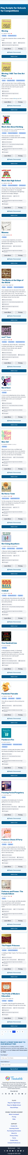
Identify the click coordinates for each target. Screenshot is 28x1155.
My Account (11, 1148)
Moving (5, 31)
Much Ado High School (11, 181)
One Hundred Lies (9, 643)
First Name (4, 1055)
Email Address (5, 1061)
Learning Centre (14, 1128)
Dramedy (4, 341)
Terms (14, 1138)
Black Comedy (5, 498)
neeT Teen (6, 337)
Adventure (9, 287)
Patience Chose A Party (12, 840)
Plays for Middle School (14, 1105)
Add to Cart (14, 56)
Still (20, 98)
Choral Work (11, 341)
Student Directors (12, 35)
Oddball (5, 591)
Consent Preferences (14, 1142)
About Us (14, 1133)
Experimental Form (20, 341)
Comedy (4, 35)
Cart (18, 1148)
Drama (3, 80)
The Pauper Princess (11, 945)
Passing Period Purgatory (13, 793)
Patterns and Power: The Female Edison (12, 892)
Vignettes (20, 595)
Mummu (5, 232)
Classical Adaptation (12, 133)
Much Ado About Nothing (12, 127)
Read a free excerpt (15, 52)
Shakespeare (22, 133)
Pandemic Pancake (10, 694)
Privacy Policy (14, 1135)
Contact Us (14, 1126)
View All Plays (14, 1107)
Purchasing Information (14, 1131)
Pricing (20, 48)
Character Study (10, 80)
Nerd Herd (6, 388)
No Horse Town (8, 494)
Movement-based (17, 744)
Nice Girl (5, 442)
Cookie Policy (14, 1140)
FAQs (14, 1119)
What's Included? (14, 1114)
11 (22, 1031)
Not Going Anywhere (10, 544)
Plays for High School (14, 1102)
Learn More (7, 48)
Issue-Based (19, 548)
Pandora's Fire (8, 740)
